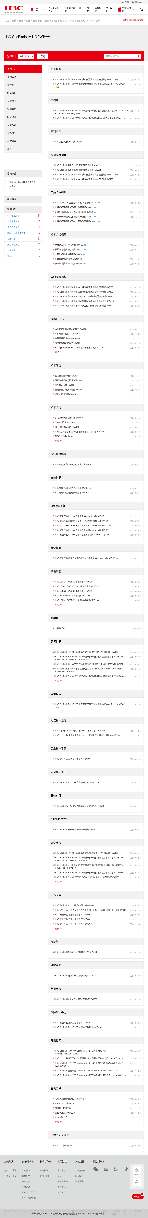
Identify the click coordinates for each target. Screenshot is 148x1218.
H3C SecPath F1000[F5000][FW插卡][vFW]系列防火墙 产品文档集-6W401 (89, 118)
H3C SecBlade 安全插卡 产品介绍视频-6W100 (76, 202)
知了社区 (11, 256)
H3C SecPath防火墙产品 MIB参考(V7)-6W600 (76, 951)
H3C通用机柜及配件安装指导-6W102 (72, 492)
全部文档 (11, 69)
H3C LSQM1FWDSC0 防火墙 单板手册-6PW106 (77, 586)
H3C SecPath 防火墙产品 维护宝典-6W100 (74, 975)
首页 (6, 20)
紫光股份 (79, 1175)
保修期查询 (63, 1181)
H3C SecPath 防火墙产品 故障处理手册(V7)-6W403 (78, 1027)
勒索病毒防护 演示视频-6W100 (69, 244)
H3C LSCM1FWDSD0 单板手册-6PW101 (73, 581)
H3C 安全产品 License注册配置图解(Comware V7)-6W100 (81, 529)
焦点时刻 (26, 1181)
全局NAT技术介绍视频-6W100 (68, 254)
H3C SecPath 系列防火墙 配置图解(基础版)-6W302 (78, 169)
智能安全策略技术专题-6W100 (69, 389)
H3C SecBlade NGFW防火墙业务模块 (23, 184)
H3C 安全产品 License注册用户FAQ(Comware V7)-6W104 (81, 520)
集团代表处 (45, 1175)
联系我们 (137, 1196)
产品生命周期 (13, 244)
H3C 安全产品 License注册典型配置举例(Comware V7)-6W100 (83, 534)
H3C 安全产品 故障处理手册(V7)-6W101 (73, 1022)
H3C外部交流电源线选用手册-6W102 (72, 487)
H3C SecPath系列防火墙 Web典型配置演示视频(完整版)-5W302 (84, 305)
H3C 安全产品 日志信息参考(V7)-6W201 (73, 919)
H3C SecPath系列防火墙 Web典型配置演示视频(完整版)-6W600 (84, 79)
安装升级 (11, 109)
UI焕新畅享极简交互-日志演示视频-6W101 (74, 207)
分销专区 (11, 250)
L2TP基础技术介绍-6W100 (67, 426)
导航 (37, 10)
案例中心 (62, 1170)
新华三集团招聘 (29, 1197)
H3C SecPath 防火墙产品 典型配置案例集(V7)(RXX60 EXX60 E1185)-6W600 (90, 84)
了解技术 (11, 101)
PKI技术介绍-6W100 (64, 436)
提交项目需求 (10, 1170)
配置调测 (11, 117)
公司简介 (26, 1170)
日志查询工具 (13, 221)
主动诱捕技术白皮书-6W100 (68, 338)
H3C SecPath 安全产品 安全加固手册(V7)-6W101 (77, 782)
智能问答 (137, 1174)
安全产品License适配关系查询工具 (70, 1098)
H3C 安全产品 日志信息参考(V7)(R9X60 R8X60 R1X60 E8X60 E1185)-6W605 (90, 909)
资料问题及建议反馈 (133, 19)
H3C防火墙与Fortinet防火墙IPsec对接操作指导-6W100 (80, 730)
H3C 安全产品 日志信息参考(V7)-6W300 (73, 923)
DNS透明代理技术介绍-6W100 (69, 417)
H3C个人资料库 (62, 1145)
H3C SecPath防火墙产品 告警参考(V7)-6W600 (76, 999)
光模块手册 (60, 628)
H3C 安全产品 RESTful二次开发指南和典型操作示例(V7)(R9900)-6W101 (88, 1058)
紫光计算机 (80, 1181)
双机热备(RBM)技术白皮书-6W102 (70, 329)
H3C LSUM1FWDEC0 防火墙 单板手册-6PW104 (77, 600)
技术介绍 (11, 238)
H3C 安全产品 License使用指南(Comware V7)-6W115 (79, 516)
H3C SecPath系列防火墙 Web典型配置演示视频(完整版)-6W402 (84, 179)
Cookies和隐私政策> (96, 1213)
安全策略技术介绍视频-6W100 (69, 263)
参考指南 (11, 125)
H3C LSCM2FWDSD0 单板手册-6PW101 (73, 590)
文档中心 (37, 20)
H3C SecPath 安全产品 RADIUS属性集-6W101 (76, 829)
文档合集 (11, 77)
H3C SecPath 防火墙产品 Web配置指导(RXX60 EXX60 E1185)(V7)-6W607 (89, 664)
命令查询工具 (13, 227)
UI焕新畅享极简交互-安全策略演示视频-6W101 (76, 221)
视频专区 (11, 93)
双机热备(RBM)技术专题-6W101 (69, 380)
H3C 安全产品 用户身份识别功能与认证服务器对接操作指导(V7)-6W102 (87, 735)
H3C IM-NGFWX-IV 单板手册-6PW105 (72, 595)
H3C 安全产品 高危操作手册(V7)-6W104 (73, 758)
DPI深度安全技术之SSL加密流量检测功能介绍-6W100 (79, 431)
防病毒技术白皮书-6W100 (66, 333)
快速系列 (11, 85)
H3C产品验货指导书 (16, 232)
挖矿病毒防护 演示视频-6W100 (69, 249)
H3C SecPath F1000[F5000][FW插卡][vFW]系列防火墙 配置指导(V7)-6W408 (90, 676)
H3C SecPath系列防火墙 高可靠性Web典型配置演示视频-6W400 (84, 300)
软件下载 (62, 1192)
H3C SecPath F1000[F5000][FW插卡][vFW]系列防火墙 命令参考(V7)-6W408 (90, 872)
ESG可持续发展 (29, 1192)
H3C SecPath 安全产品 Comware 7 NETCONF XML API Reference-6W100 (89, 1075)
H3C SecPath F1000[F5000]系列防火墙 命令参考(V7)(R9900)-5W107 (86, 852)
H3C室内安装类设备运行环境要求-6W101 (74, 464)
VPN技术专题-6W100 (64, 384)
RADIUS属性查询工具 (65, 1103)
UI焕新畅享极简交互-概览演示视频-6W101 (74, 216)
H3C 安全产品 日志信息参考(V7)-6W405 (73, 914)
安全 (47, 20)
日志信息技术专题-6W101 (66, 375)
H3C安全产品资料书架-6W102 (69, 141)
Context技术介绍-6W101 (66, 422)
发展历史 (26, 1175)
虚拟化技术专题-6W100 (65, 394)
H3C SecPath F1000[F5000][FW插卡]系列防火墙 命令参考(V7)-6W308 (87, 877)
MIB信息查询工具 (63, 1107)
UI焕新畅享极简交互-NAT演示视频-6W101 (74, 211)
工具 (9, 148)
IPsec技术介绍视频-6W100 (67, 258)
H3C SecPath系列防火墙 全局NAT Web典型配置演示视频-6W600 (84, 296)
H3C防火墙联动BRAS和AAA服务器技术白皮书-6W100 (79, 347)
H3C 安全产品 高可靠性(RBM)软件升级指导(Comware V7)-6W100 (85, 558)
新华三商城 (126, 9)
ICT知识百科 (13, 215)
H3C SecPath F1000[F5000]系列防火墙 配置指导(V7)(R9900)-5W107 (86, 651)
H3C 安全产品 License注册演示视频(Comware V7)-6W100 (81, 525)
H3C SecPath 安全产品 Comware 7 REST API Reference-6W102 (84, 1070)
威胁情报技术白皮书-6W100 (68, 342)
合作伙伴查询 (10, 1175)
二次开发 (11, 140)
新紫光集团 (80, 1170)
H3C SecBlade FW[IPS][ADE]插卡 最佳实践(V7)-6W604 (80, 805)
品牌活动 (26, 1186)
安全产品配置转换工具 (65, 1112)
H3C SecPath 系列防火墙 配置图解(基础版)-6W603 (78, 165)
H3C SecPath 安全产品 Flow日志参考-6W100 (75, 905)
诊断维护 (11, 132)
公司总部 (44, 1170)
